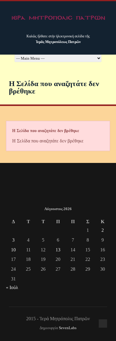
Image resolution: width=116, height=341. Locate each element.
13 (58, 249)
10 (13, 249)
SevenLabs (67, 328)
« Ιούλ (12, 287)
